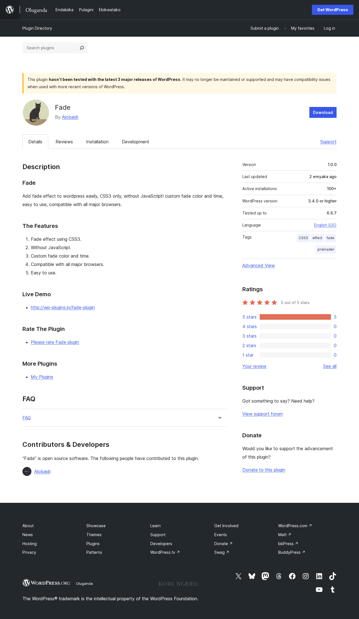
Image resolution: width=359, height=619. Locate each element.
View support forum (262, 414)
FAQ (26, 418)
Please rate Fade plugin (55, 342)
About (28, 525)
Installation (97, 141)
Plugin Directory (37, 28)
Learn (155, 525)
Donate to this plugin (263, 470)
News (27, 534)
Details (35, 141)
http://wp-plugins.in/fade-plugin (63, 307)
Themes (94, 534)
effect (317, 238)
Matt (284, 534)
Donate (223, 543)
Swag (221, 552)
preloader (325, 249)
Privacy (29, 552)
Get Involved (226, 525)
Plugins (93, 543)
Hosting (29, 543)
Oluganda (84, 583)
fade (330, 238)
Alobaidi (70, 117)
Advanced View (258, 265)
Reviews (64, 141)
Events (220, 534)
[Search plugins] (82, 47)
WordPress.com (295, 525)
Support (328, 141)
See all (330, 366)
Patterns (94, 552)
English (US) (325, 225)
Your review (254, 366)
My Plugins (42, 377)
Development (135, 141)
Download (323, 112)
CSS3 (303, 238)
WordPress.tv (165, 552)
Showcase (96, 525)
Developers (161, 543)
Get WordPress (332, 9)
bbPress (288, 543)
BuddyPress (291, 552)
